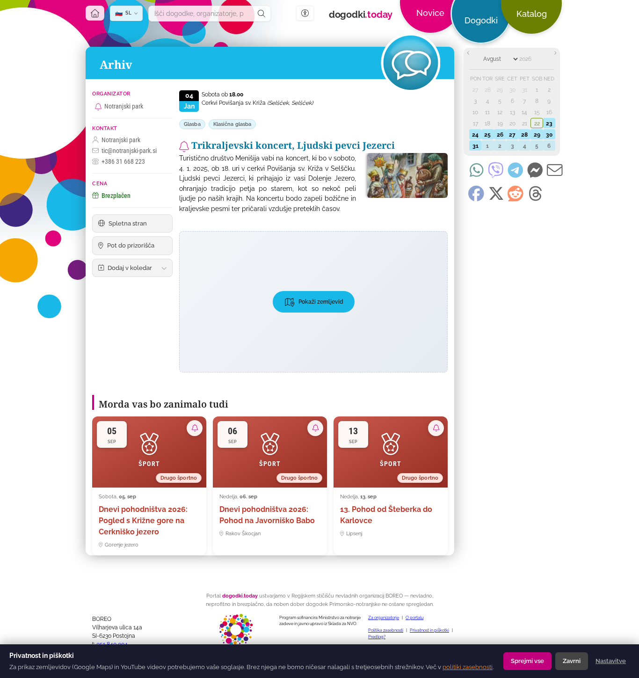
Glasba (192, 124)
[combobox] (201, 13)
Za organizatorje (383, 617)
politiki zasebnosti (468, 667)
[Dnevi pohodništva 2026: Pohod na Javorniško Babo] (270, 486)
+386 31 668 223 (123, 161)
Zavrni (572, 660)
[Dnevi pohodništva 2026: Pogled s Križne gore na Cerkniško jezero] (149, 486)
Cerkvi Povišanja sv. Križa (257, 103)
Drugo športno (178, 478)
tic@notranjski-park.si (129, 150)
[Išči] (261, 13)
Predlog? (376, 636)
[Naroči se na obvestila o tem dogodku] (184, 146)
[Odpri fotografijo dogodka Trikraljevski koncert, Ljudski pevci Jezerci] (404, 175)
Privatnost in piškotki (429, 630)
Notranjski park (123, 106)
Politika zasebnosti (385, 630)
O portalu (414, 617)
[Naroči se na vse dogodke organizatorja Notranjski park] (98, 106)
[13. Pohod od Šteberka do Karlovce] (391, 486)
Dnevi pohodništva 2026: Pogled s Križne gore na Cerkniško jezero (143, 520)
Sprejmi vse (527, 660)
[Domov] (95, 13)
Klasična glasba (232, 124)
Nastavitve (610, 660)
